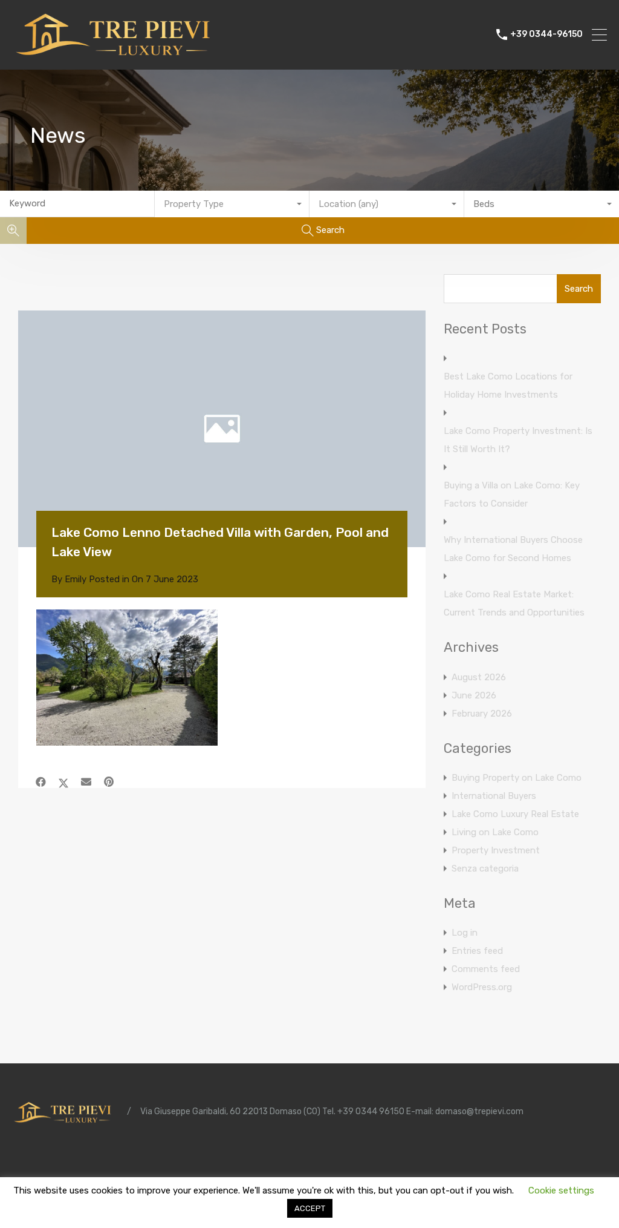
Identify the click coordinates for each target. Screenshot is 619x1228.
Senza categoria (485, 868)
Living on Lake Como (495, 832)
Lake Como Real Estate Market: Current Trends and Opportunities (514, 603)
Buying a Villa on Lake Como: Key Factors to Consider (512, 494)
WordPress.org (482, 987)
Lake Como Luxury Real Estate (515, 814)
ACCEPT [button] (309, 1208)
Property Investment (496, 850)
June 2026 (474, 695)
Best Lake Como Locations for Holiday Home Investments (508, 385)
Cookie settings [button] (561, 1190)
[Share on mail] (86, 782)
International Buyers (494, 795)
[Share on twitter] (63, 782)
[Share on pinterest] (109, 782)
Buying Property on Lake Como (517, 777)
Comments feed (486, 969)
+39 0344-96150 (546, 34)
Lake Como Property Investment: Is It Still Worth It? (518, 440)
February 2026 (482, 713)
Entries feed (477, 950)
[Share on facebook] (41, 782)
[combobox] (232, 204)
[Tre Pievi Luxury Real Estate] (118, 55)
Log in (465, 932)
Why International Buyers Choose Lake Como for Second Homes (513, 548)
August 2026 (479, 677)
